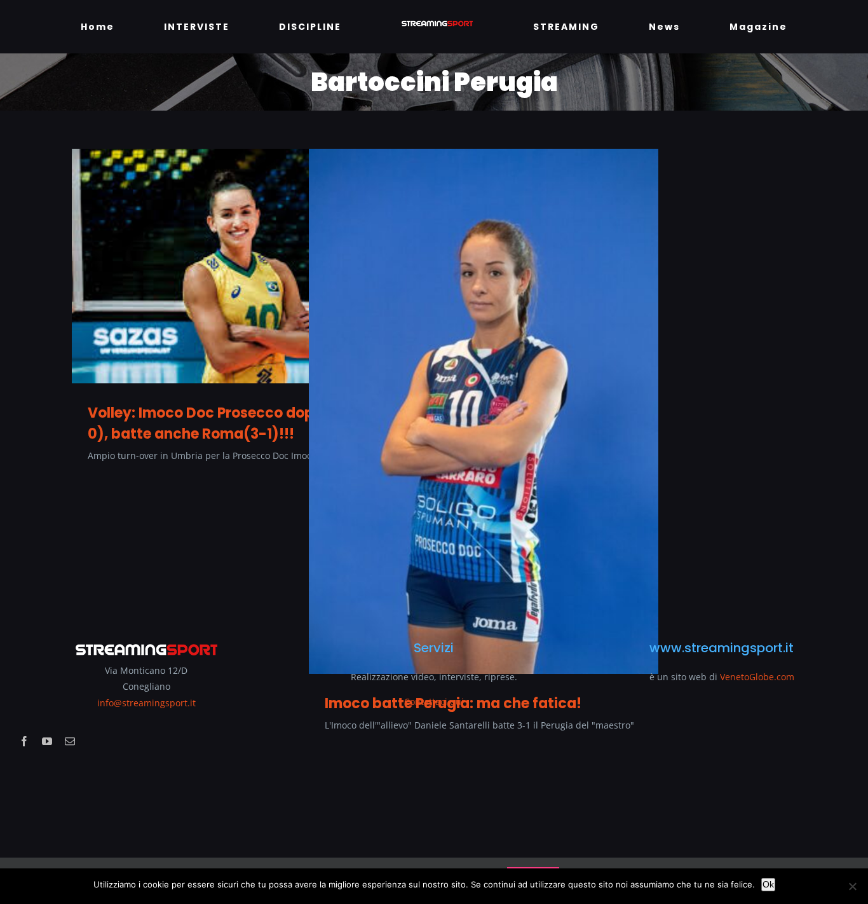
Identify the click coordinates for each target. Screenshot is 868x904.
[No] (852, 886)
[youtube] (47, 741)
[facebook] (24, 741)
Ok (768, 884)
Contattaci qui (434, 701)
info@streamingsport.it (146, 703)
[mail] (70, 741)
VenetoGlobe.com (757, 677)
